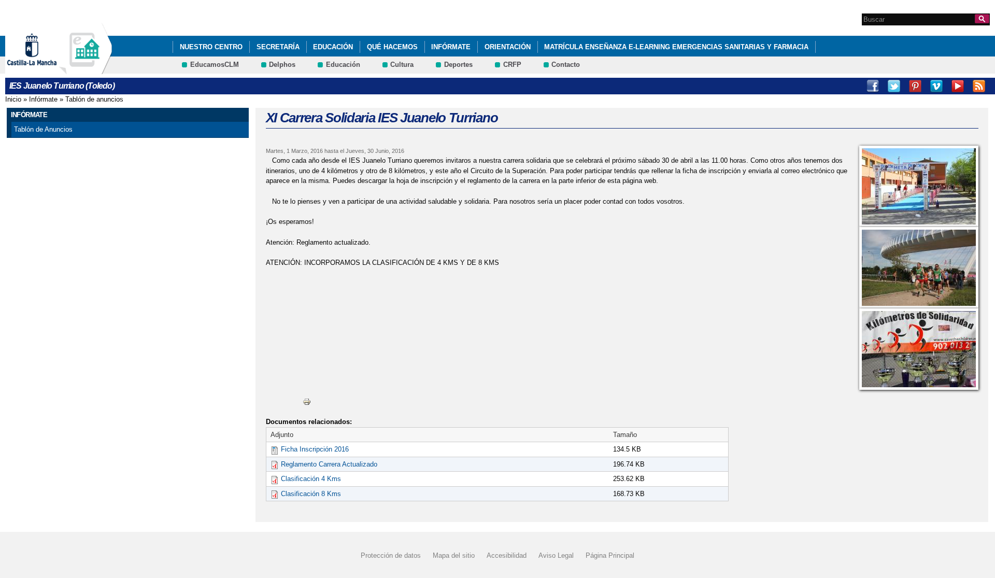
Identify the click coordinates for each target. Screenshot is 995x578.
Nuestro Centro (211, 47)
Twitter (894, 86)
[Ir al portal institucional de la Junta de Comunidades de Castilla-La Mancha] (44, 69)
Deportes (458, 64)
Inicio (13, 99)
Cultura (402, 64)
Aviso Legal (556, 555)
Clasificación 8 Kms (311, 494)
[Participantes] (918, 267)
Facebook (872, 86)
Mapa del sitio (454, 555)
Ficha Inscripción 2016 (315, 449)
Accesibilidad (507, 555)
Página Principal (610, 555)
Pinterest (915, 86)
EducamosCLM (214, 64)
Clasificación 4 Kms (311, 479)
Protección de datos (391, 555)
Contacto (565, 64)
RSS (979, 86)
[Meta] (918, 186)
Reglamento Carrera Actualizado (329, 464)
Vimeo (936, 86)
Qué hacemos (392, 47)
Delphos (282, 64)
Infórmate (451, 47)
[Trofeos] (918, 349)
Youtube (957, 86)
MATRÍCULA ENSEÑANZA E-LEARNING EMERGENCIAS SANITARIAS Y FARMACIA (676, 47)
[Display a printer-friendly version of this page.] (307, 401)
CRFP (512, 64)
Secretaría (278, 47)
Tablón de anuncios (94, 99)
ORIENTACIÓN (508, 47)
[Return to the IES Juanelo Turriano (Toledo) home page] (85, 69)
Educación (333, 47)
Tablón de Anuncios (43, 129)
